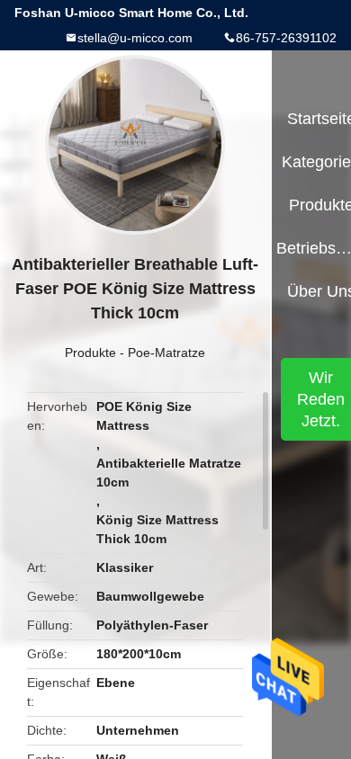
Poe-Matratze (166, 352)
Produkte (90, 352)
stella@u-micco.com (135, 38)
